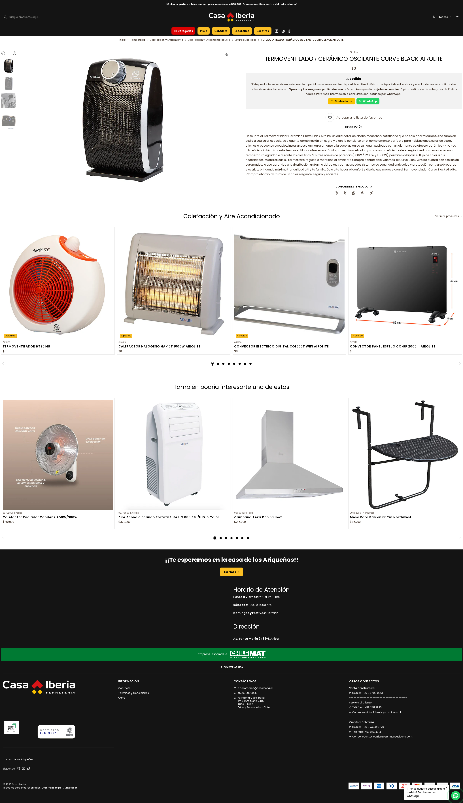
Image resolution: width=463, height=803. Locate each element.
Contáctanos (343, 101)
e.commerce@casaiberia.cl (255, 688)
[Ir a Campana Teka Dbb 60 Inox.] (289, 455)
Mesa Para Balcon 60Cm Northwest (381, 517)
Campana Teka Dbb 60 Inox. (258, 517)
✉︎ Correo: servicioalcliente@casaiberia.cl (375, 712)
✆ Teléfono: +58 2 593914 (365, 732)
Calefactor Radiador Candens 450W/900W (40, 517)
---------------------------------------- (378, 697)
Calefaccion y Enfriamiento (166, 40)
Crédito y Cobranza (361, 722)
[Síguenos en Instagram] (277, 30)
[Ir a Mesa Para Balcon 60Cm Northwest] (405, 455)
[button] (183, 31)
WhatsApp (370, 101)
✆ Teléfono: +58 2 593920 (365, 707)
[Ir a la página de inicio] (231, 17)
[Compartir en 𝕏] (345, 193)
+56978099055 (247, 693)
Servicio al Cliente (360, 702)
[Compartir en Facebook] (336, 193)
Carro (121, 697)
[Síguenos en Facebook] (283, 30)
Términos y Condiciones (133, 693)
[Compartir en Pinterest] (363, 193)
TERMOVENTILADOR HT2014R (26, 346)
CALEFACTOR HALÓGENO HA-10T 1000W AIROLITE (159, 346)
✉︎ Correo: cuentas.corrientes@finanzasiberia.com (381, 736)
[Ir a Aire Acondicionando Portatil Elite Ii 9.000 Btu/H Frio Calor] (173, 455)
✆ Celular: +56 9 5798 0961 (366, 693)
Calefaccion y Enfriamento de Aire (209, 40)
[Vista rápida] (110, 283)
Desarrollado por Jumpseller (59, 787)
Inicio (123, 40)
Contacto (124, 688)
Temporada (137, 40)
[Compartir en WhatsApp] (354, 193)
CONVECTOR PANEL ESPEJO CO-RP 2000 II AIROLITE (393, 346)
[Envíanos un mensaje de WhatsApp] (455, 795)
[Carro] (457, 17)
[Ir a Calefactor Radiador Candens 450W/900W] (58, 455)
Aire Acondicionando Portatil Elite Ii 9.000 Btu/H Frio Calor (168, 517)
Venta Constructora (362, 688)
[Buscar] (5, 17)
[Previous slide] (5, 54)
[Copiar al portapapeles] (371, 193)
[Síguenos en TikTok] (290, 30)
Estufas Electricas (245, 40)
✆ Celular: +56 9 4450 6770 (366, 727)
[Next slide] (13, 54)
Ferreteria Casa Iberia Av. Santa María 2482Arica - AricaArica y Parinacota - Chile (254, 702)
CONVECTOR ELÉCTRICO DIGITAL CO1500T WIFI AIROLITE (281, 346)
